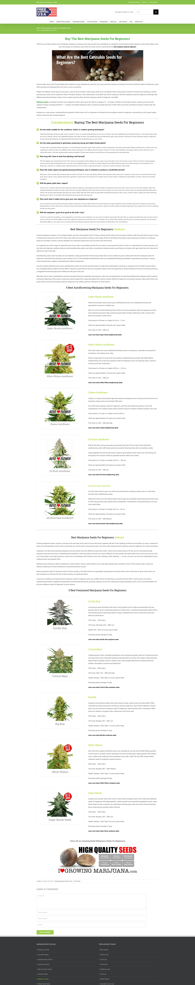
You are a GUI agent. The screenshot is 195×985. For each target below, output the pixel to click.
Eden (39, 881)
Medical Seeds (43, 974)
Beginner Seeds (43, 979)
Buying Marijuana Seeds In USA (63, 881)
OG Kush (103, 974)
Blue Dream (104, 950)
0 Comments (76, 881)
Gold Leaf (103, 959)
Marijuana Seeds (43, 950)
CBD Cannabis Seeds (45, 969)
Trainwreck (104, 964)
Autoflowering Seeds (45, 959)
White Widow (104, 979)
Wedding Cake (105, 969)
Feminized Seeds (43, 964)
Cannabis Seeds (43, 955)
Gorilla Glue (104, 955)
